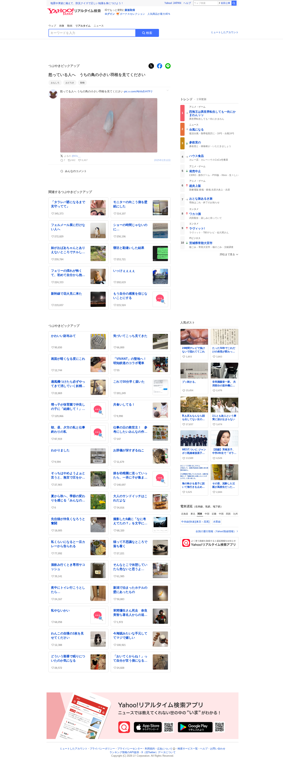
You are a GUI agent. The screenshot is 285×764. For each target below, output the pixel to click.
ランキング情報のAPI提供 (124, 752)
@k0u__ (76, 156)
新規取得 (130, 10)
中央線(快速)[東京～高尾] (195, 521)
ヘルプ (187, 3)
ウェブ (52, 25)
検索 (149, 33)
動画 (69, 25)
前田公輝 (225, 3)
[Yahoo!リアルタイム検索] (75, 9)
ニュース (99, 25)
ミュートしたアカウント (224, 32)
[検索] (234, 3)
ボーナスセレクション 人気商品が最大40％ (145, 13)
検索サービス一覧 (188, 748)
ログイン (110, 13)
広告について (164, 748)
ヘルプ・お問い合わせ (212, 748)
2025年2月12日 (162, 160)
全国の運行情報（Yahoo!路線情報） (216, 531)
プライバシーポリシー (102, 748)
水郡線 (217, 521)
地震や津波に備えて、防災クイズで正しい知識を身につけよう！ (87, 3)
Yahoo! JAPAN (172, 3)
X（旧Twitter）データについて (158, 752)
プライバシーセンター (129, 748)
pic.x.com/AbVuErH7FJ (138, 91)
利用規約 (150, 748)
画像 (61, 25)
